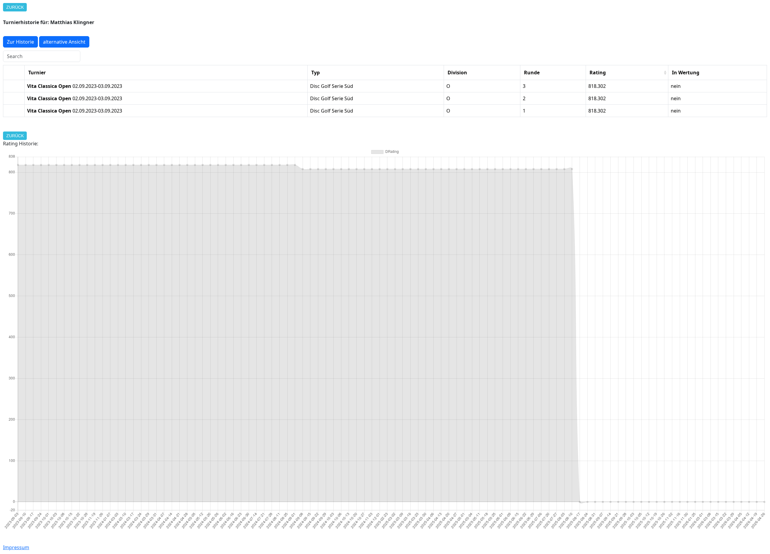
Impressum (16, 547)
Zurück (15, 7)
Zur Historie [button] (20, 42)
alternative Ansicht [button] (64, 42)
